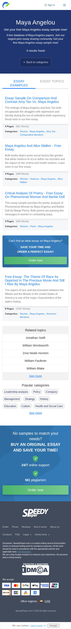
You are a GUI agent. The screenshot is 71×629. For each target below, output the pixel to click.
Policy (36, 391)
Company (51, 391)
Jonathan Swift (35, 337)
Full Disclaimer (24, 552)
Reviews (26, 526)
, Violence (34, 178)
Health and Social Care (49, 406)
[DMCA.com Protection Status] (35, 569)
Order (5, 526)
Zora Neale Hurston (36, 353)
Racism (24, 131)
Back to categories (37, 62)
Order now (35, 260)
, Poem (33, 226)
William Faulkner (36, 360)
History (44, 399)
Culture (25, 406)
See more (35, 376)
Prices (15, 526)
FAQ (17, 534)
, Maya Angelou (36, 131)
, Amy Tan (50, 131)
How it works (40, 526)
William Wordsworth (35, 345)
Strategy (30, 399)
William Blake (35, 368)
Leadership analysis (16, 391)
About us (54, 526)
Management (12, 399)
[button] (6, 5)
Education (10, 406)
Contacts (7, 534)
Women (24, 178)
